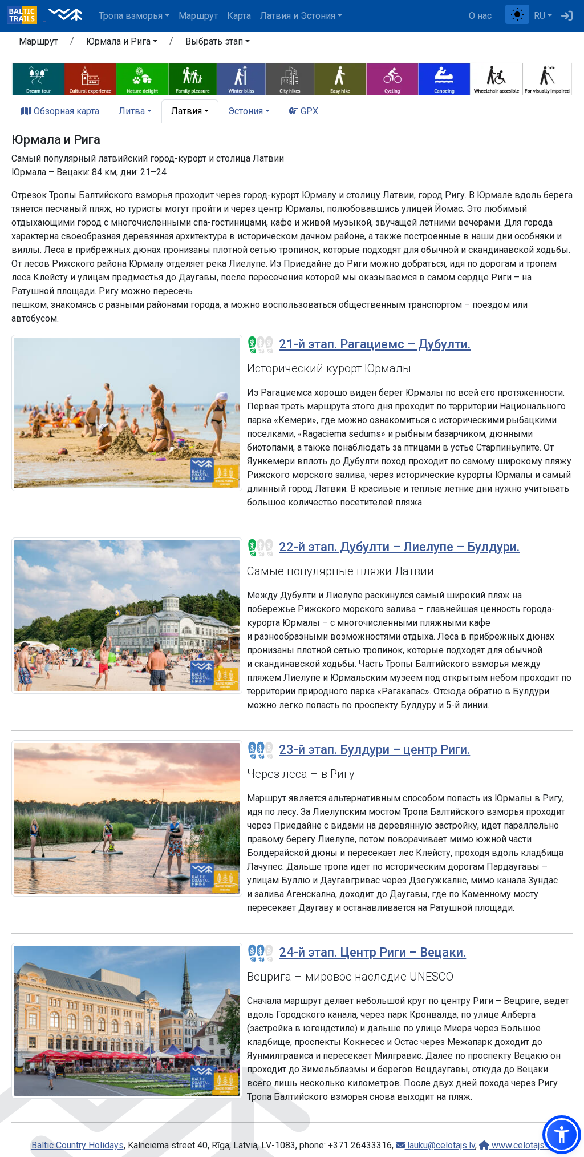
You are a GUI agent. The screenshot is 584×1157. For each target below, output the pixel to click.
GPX (308, 111)
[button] (122, 43)
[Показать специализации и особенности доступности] (292, 77)
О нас (480, 15)
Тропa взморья (131, 15)
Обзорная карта (65, 111)
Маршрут (198, 15)
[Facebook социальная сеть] (500, 16)
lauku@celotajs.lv (440, 1145)
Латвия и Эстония (297, 15)
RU (539, 15)
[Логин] (567, 16)
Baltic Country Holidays (77, 1145)
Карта (239, 15)
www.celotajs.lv (521, 1145)
